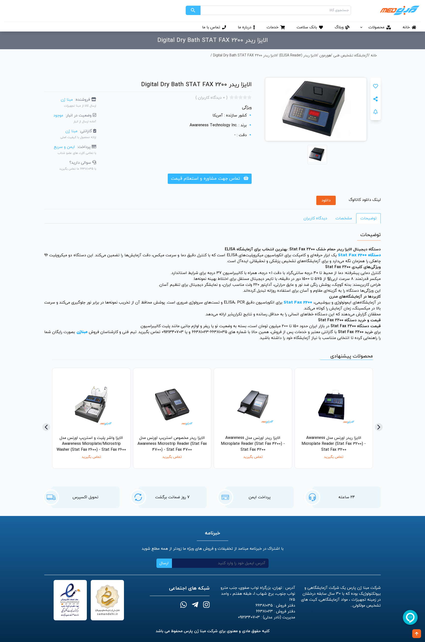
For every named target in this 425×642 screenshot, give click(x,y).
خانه (373, 55)
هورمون (325, 55)
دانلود (326, 200)
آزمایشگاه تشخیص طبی (350, 55)
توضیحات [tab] (368, 218)
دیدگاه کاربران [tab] (315, 218)
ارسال (164, 563)
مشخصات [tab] (343, 218)
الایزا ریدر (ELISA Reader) (298, 55)
